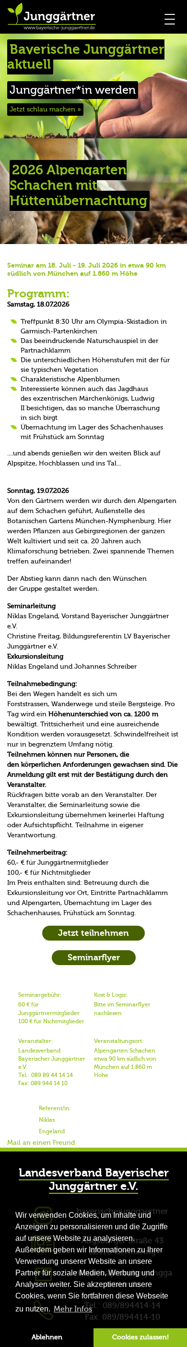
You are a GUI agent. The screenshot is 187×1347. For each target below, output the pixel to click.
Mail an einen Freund (41, 1143)
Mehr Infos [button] (73, 1309)
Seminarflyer (94, 958)
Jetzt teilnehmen (93, 933)
